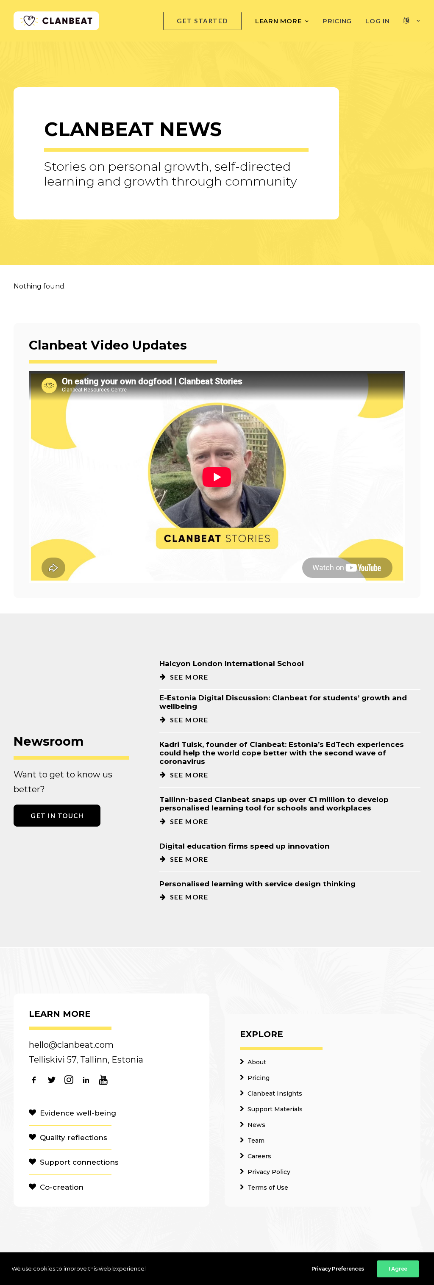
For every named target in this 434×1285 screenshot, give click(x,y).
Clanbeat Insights (275, 1093)
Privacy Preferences (338, 1269)
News (256, 1125)
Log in (377, 21)
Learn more (278, 21)
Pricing (337, 21)
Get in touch (57, 815)
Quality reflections (73, 1137)
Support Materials (275, 1109)
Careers (259, 1156)
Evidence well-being (78, 1113)
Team (256, 1140)
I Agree (398, 1269)
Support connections (79, 1162)
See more (189, 677)
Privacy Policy (269, 1172)
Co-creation (61, 1187)
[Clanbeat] (56, 20)
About (257, 1062)
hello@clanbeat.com (71, 1045)
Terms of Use (268, 1187)
